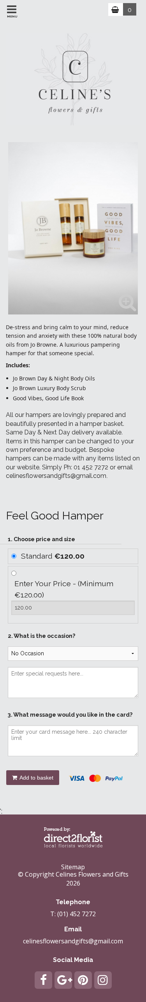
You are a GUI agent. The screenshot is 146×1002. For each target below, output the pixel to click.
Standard (52, 556)
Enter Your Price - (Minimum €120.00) (63, 589)
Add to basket (35, 778)
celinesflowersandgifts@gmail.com (73, 941)
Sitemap (73, 867)
